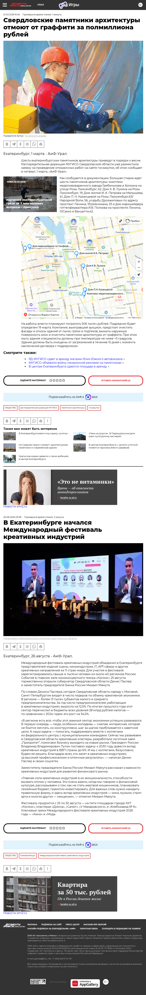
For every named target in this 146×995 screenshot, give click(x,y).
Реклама (32, 924)
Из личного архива (35, 135)
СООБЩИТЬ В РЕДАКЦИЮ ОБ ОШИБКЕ (121, 929)
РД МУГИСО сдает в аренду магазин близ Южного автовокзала (75, 359)
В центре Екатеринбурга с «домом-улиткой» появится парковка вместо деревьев (113, 446)
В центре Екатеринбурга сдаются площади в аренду (68, 366)
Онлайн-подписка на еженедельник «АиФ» (51, 929)
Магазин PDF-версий (95, 924)
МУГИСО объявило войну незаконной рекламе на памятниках (75, 362)
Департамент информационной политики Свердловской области (40, 638)
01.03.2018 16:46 (11, 14)
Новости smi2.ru (15, 506)
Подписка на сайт (51, 924)
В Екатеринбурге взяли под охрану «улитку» (43, 433)
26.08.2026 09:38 (12, 517)
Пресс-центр (72, 924)
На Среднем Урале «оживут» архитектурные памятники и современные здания (43, 446)
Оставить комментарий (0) (116, 380)
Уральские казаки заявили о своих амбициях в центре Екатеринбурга (44, 457)
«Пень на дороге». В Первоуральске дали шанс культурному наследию (112, 435)
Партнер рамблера (58, 982)
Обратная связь (89, 929)
